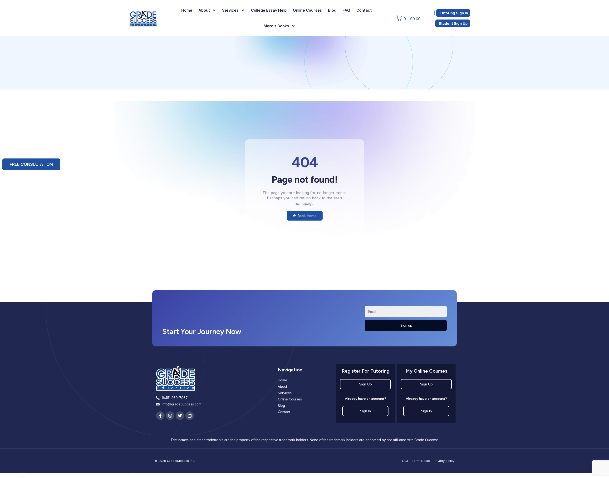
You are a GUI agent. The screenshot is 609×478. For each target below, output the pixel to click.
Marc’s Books (276, 26)
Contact (364, 10)
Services (230, 10)
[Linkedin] (189, 415)
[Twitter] (180, 415)
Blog (332, 10)
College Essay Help (269, 10)
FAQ (346, 10)
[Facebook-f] (160, 415)
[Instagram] (170, 415)
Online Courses (307, 10)
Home (186, 10)
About (204, 10)
